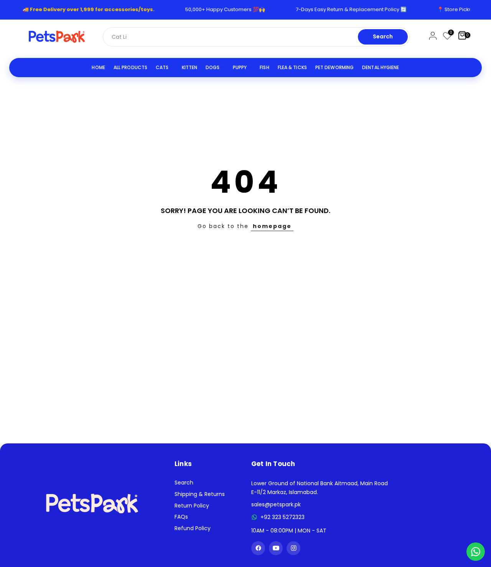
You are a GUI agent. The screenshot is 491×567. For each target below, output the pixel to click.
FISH (264, 67)
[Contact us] (475, 551)
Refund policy (193, 528)
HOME (98, 67)
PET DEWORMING (334, 67)
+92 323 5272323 (282, 517)
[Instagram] (293, 548)
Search (383, 36)
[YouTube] (276, 548)
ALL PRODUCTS (130, 67)
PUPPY (240, 67)
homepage (272, 226)
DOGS (212, 67)
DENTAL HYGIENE (380, 67)
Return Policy (192, 505)
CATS (162, 67)
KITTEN (190, 67)
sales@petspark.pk (276, 504)
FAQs (181, 517)
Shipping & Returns (200, 494)
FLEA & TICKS (292, 67)
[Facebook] (258, 548)
